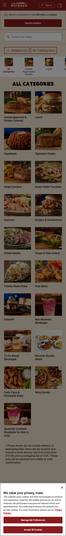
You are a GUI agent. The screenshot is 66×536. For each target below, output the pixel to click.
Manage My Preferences (33, 520)
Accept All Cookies (33, 529)
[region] (33, 509)
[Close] (62, 487)
